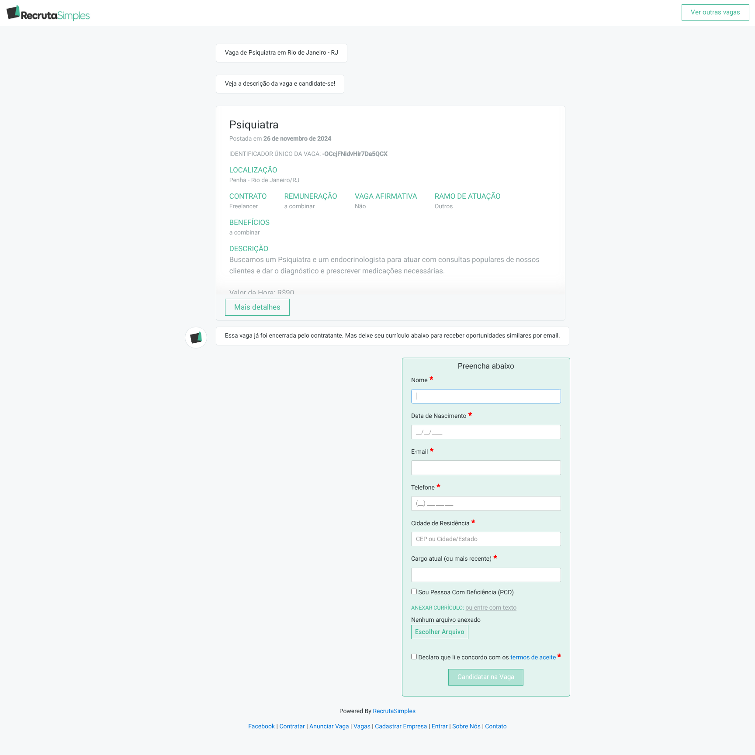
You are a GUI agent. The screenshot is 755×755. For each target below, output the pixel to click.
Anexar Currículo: (437, 608)
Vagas (362, 726)
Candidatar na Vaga (485, 677)
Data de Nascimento (439, 416)
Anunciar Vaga (329, 726)
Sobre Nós (466, 726)
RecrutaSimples (394, 711)
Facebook (261, 726)
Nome (419, 380)
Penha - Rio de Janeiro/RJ (264, 180)
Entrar (440, 726)
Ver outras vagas (715, 12)
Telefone (423, 487)
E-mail (419, 451)
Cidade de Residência (440, 523)
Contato (495, 726)
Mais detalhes (257, 307)
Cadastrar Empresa (401, 726)
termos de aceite (534, 657)
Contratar (292, 726)
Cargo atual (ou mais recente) (451, 558)
